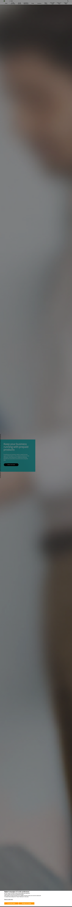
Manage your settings (26, 903)
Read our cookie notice (8, 899)
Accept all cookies (11, 903)
